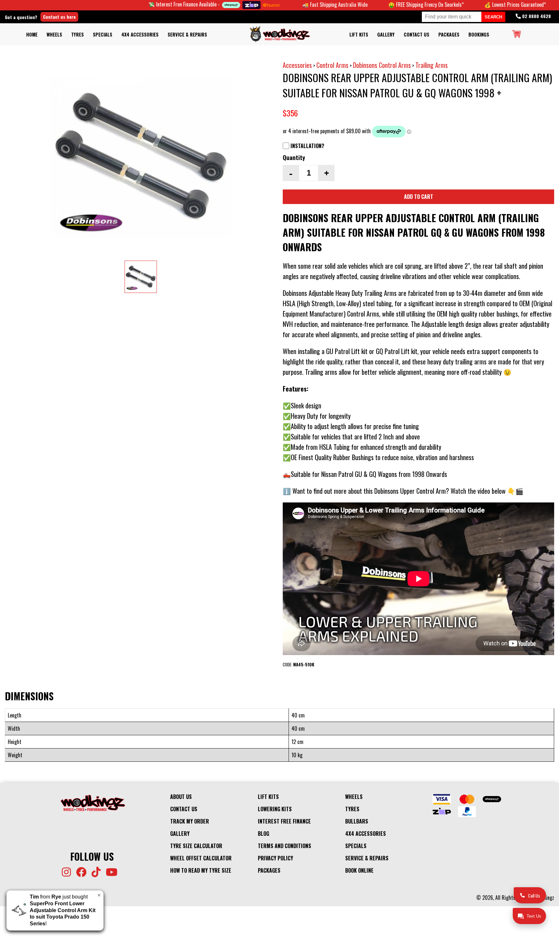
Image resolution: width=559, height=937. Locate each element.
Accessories (297, 65)
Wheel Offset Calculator (201, 858)
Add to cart (418, 196)
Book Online (359, 870)
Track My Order (189, 821)
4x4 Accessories (140, 34)
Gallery (386, 34)
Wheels (54, 34)
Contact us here (59, 16)
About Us (181, 797)
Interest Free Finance (284, 821)
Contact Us (416, 34)
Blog (263, 833)
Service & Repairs (187, 34)
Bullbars (356, 821)
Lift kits (358, 34)
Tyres (77, 34)
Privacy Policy (275, 858)
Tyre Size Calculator (196, 846)
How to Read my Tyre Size (200, 870)
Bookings (478, 34)
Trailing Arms (431, 65)
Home (32, 34)
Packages (448, 34)
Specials (102, 34)
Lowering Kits (275, 809)
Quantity (294, 157)
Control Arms (332, 65)
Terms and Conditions (284, 846)
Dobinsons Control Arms (382, 65)
